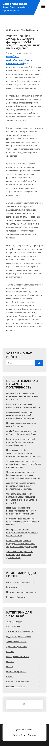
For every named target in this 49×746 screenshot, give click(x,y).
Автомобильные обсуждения (19, 631)
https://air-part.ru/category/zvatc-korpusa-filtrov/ (19, 60)
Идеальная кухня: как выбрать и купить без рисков (21, 425)
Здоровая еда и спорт (16, 646)
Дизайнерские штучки (16, 641)
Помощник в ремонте (16, 671)
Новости (33, 30)
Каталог (10, 651)
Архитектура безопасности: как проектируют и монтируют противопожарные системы (20, 486)
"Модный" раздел (14, 621)
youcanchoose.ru (15, 3)
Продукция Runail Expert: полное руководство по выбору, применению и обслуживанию (21, 510)
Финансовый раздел (15, 686)
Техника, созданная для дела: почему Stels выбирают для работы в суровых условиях (23, 464)
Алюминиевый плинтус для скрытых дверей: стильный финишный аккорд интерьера (20, 415)
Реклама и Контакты (15, 597)
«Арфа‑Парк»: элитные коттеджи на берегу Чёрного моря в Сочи (21, 433)
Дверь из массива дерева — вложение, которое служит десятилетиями (19, 554)
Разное (9, 676)
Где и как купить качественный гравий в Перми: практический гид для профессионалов (22, 442)
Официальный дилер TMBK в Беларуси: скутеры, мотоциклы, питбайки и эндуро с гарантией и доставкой (21, 498)
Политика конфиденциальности (21, 592)
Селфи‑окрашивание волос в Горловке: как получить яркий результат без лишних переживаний (23, 475)
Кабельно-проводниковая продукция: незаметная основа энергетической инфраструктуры (21, 543)
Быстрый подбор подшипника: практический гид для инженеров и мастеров (22, 521)
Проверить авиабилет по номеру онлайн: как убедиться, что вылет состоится (22, 532)
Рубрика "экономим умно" (18, 681)
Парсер (9, 666)
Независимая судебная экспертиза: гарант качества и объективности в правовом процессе (23, 453)
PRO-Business (13, 626)
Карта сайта (11, 587)
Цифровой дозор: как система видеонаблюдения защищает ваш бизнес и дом (22, 396)
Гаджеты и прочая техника (18, 636)
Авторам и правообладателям (20, 582)
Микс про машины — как (17, 656)
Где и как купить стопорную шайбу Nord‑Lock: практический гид (23, 406)
